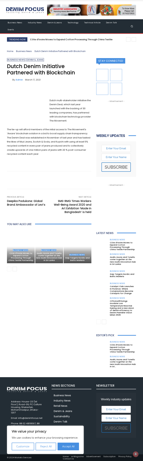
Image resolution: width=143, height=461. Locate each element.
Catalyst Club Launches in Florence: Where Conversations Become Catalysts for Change (122, 290)
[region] (45, 440)
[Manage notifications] (135, 454)
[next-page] (15, 269)
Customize (22, 446)
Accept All (68, 446)
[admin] (9, 80)
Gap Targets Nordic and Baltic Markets (77, 258)
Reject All (46, 446)
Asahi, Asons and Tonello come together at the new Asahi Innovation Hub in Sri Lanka (49, 257)
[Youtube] (116, 89)
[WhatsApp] (34, 89)
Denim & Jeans (35, 59)
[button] (132, 26)
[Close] (80, 429)
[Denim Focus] (25, 10)
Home (10, 51)
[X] (18, 89)
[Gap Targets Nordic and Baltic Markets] (77, 246)
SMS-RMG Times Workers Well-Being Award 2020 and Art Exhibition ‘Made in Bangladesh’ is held (72, 206)
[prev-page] (9, 269)
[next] (134, 39)
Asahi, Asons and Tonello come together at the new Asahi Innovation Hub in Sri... (123, 363)
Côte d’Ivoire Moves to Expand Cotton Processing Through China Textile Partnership (20, 257)
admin (19, 80)
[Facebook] (10, 89)
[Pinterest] (26, 89)
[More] (42, 89)
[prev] (128, 39)
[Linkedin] (116, 75)
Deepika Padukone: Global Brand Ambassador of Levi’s (26, 203)
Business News (24, 51)
